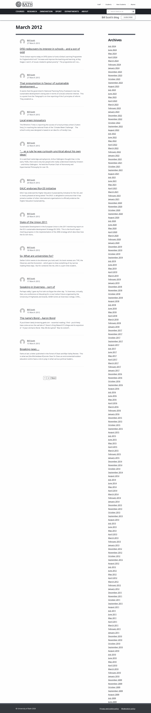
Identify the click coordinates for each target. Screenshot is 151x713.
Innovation (46, 11)
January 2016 (113, 414)
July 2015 (112, 436)
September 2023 (115, 82)
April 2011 (112, 621)
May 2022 (112, 141)
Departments (72, 11)
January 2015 (113, 458)
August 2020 (113, 217)
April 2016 (112, 403)
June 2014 (112, 483)
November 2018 (115, 290)
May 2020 (112, 228)
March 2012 (113, 581)
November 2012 (115, 552)
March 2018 (113, 319)
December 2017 (115, 330)
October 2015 (114, 425)
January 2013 (113, 545)
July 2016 (112, 392)
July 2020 (112, 221)
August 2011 (113, 607)
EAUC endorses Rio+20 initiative (38, 188)
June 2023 (112, 93)
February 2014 (114, 498)
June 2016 (112, 396)
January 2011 (113, 632)
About (85, 11)
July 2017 (112, 348)
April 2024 (112, 57)
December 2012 (115, 549)
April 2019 (112, 272)
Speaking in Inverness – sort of (37, 287)
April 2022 (112, 144)
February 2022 (114, 152)
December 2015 (115, 418)
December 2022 (115, 115)
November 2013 (115, 509)
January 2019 (113, 283)
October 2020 (114, 210)
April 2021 (112, 188)
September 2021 (115, 170)
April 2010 (112, 665)
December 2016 (115, 374)
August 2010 (113, 651)
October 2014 (114, 469)
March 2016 (113, 407)
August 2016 (113, 388)
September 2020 (115, 214)
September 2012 (115, 560)
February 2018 (114, 323)
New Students (121, 4)
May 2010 (112, 662)
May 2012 (112, 574)
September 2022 (115, 126)
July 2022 (112, 133)
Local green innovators (33, 120)
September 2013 (115, 516)
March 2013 (113, 538)
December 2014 (115, 461)
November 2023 (115, 75)
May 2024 (112, 53)
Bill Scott (31, 40)
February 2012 (114, 585)
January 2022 (113, 155)
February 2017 (114, 367)
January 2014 (113, 501)
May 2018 (112, 312)
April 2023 (112, 101)
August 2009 (113, 694)
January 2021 (113, 199)
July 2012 (112, 567)
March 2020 (113, 235)
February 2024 (114, 64)
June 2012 (112, 570)
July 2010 (112, 654)
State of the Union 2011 (33, 222)
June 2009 (112, 702)
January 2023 (113, 112)
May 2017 (112, 356)
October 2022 (114, 123)
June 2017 (112, 352)
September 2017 (115, 341)
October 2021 (114, 166)
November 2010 (115, 640)
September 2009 (115, 691)
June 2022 (112, 137)
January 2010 (113, 676)
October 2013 (114, 512)
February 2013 (114, 541)
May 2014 (112, 487)
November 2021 (115, 163)
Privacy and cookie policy (109, 709)
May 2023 (112, 97)
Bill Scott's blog (110, 17)
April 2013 (112, 534)
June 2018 (112, 308)
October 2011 (114, 600)
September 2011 (115, 603)
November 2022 (115, 119)
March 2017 (113, 363)
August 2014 (113, 476)
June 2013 (112, 527)
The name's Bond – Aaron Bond (37, 318)
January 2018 (113, 327)
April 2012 (112, 578)
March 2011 (113, 625)
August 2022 (113, 130)
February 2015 (114, 454)
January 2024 (113, 68)
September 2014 (115, 472)
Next (53, 378)
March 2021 (113, 192)
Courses (20, 11)
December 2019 (115, 246)
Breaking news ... (29, 349)
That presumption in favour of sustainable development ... (44, 84)
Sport (58, 11)
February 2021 (114, 195)
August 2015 (113, 432)
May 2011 (112, 618)
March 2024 (113, 61)
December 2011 (115, 592)
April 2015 (112, 447)
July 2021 (112, 177)
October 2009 (114, 687)
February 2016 (114, 410)
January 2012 (113, 589)
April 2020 (112, 232)
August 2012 (113, 563)
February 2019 (114, 279)
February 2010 (114, 672)
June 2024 (112, 50)
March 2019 (113, 276)
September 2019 (115, 257)
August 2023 (113, 86)
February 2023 (114, 108)
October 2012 (114, 556)
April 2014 (112, 490)
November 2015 (115, 421)
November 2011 (115, 596)
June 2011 (112, 614)
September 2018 (115, 297)
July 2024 (112, 46)
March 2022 (113, 148)
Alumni (133, 4)
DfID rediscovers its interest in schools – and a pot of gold (50, 50)
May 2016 (112, 399)
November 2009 (115, 683)
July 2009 (112, 698)
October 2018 (114, 294)
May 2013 (112, 530)
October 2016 (114, 381)
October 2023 (114, 79)
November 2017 (115, 334)
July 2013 (112, 523)
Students (108, 4)
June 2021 (112, 181)
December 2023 (115, 72)
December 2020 (115, 203)
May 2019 (112, 268)
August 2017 (113, 345)
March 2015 (113, 450)
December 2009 (115, 680)
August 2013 (113, 519)
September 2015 (115, 428)
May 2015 (112, 443)
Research (32, 11)
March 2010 (113, 669)
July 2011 (112, 611)
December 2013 (115, 505)
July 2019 (112, 261)
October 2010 (114, 643)
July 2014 (112, 479)
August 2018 (113, 301)
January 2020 (113, 243)
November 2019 (115, 250)
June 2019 (112, 265)
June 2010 (112, 658)
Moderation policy (128, 709)
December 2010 (115, 636)
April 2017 (112, 359)
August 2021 (113, 174)
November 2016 (115, 378)
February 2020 (114, 239)
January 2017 (113, 370)
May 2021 (112, 184)
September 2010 (115, 647)
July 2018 (112, 305)
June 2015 (112, 439)
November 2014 (115, 465)
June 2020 (112, 225)
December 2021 (115, 159)
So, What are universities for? (36, 256)
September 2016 (115, 385)
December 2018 (115, 286)
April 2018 (112, 316)
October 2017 (114, 337)
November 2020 (115, 206)
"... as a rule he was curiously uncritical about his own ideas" (50, 153)
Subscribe (128, 17)
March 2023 (113, 104)
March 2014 (113, 494)
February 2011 (114, 629)
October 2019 (114, 254)
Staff (99, 4)
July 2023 (112, 90)
